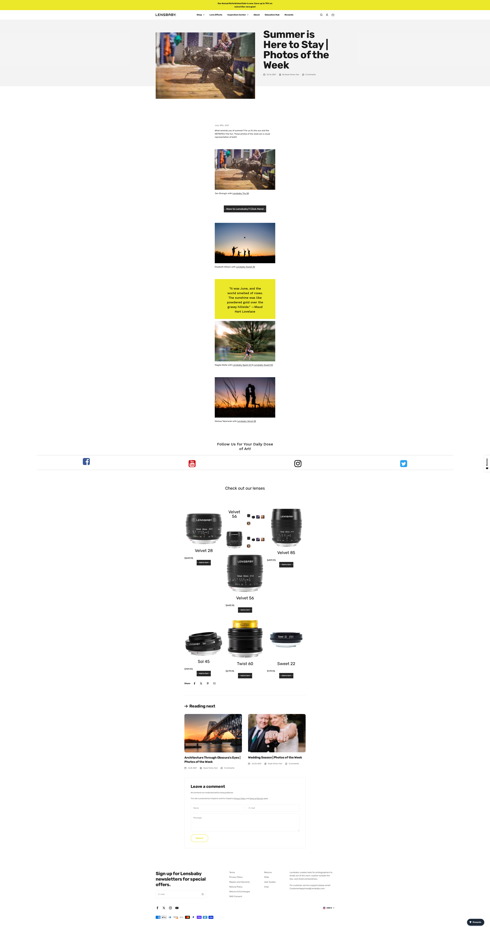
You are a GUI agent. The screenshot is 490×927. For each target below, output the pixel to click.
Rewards (289, 15)
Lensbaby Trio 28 (240, 193)
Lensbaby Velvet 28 (246, 421)
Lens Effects (216, 15)
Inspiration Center (236, 15)
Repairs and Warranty (239, 882)
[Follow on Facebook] (157, 908)
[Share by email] (214, 683)
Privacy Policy (240, 798)
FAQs (266, 877)
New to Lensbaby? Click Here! (245, 208)
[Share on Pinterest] (207, 683)
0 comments (310, 74)
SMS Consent (235, 896)
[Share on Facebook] (194, 683)
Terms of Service (256, 798)
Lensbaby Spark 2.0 (242, 365)
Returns (268, 872)
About (257, 15)
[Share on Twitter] (201, 683)
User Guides (270, 882)
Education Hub (272, 15)
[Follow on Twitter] (164, 908)
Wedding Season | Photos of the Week (275, 757)
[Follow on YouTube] (177, 908)
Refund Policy (236, 887)
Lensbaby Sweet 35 (245, 267)
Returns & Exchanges (239, 891)
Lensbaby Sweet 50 (263, 365)
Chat (266, 887)
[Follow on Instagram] (170, 908)
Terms (232, 872)
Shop (199, 15)
